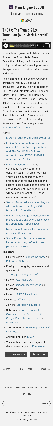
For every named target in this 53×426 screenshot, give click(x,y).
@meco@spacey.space (27, 284)
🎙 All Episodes (26, 369)
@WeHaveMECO (24, 279)
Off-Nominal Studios (18, 412)
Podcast (9, 387)
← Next (6, 369)
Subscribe (40, 354)
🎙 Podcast (16, 14)
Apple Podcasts (31, 310)
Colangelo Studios (30, 419)
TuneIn (36, 318)
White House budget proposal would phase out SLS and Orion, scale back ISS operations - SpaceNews (27, 219)
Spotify (39, 314)
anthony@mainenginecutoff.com (25, 274)
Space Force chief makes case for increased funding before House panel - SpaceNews (26, 242)
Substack (24, 261)
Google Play (13, 318)
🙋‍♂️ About (26, 20)
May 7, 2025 (7, 39)
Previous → (45, 369)
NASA (30, 336)
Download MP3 (18, 354)
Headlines (20, 387)
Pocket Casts (25, 314)
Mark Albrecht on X (17, 164)
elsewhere (12, 322)
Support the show (34, 257)
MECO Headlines (27, 294)
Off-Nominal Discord (28, 304)
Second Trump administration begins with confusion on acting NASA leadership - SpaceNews (27, 206)
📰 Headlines (34, 14)
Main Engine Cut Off (29, 7)
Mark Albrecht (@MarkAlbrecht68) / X (28, 137)
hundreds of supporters (16, 127)
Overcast (11, 314)
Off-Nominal (24, 299)
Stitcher (26, 318)
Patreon (10, 261)
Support (44, 387)
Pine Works (38, 346)
